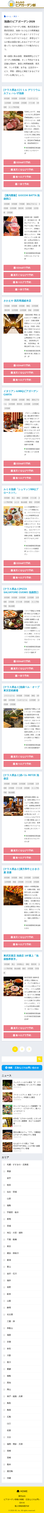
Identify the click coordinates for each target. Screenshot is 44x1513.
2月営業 (24, 103)
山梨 (9, 1301)
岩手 (9, 1178)
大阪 (9, 1355)
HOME (23, 1491)
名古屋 (10, 1314)
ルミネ (17, 502)
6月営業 (7, 204)
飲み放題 (24, 502)
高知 (9, 1383)
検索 (39, 1059)
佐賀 (9, 1430)
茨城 (9, 1226)
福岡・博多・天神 (15, 1444)
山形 (9, 1199)
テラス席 (32, 103)
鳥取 (9, 1403)
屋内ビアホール (32, 204)
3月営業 (26, 602)
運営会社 (22, 1496)
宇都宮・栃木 (13, 1212)
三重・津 (11, 1321)
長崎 (9, 1451)
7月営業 (21, 204)
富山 (9, 1267)
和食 (29, 310)
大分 (9, 1437)
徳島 (9, 1376)
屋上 (13, 498)
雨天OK (20, 208)
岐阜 (9, 1294)
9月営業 (14, 98)
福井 (9, 1280)
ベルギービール (33, 98)
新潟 (9, 1260)
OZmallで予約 (23, 162)
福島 (9, 1205)
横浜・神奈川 (13, 1253)
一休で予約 (23, 184)
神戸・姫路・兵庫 (15, 1396)
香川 (9, 1362)
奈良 (9, 1349)
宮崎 (9, 1458)
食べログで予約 (23, 177)
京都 (9, 1342)
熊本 (9, 1464)
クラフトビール (9, 696)
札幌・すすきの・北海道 (17, 1165)
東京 (9, 1246)
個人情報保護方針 (22, 1506)
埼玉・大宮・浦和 (15, 1233)
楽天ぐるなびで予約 (23, 169)
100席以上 (20, 964)
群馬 (9, 1219)
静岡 (9, 1308)
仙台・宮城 (12, 1192)
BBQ (28, 306)
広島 (9, 1417)
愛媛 (9, 1369)
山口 (9, 1423)
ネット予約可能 (14, 107)
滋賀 (9, 1335)
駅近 (30, 502)
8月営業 (7, 98)
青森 (9, 1171)
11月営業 (8, 103)
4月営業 (37, 502)
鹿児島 (10, 1471)
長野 (9, 1287)
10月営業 (22, 98)
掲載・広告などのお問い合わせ (23, 1067)
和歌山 (10, 1328)
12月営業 (16, 103)
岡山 (9, 1389)
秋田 (9, 1185)
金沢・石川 (12, 1274)
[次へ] (29, 1049)
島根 (9, 1410)
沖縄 (9, 1478)
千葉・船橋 (12, 1239)
